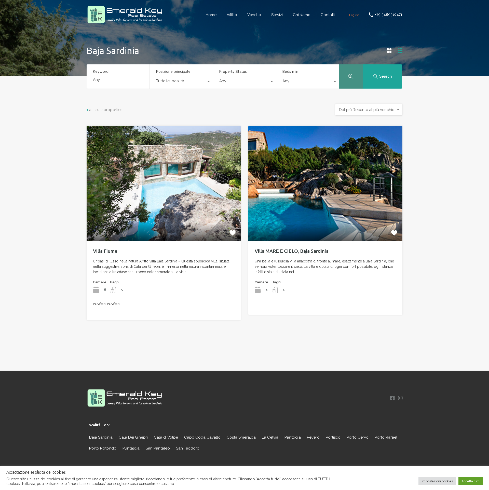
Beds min (290, 71)
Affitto (232, 14)
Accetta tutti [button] (470, 481)
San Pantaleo (158, 448)
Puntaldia (131, 448)
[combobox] (181, 82)
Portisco (333, 437)
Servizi (277, 14)
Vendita (254, 14)
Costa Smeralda (241, 437)
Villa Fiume (105, 251)
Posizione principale (173, 71)
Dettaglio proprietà (163, 218)
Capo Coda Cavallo (202, 437)
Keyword (100, 71)
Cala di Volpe (166, 437)
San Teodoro (187, 448)
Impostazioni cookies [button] (437, 481)
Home (211, 14)
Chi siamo (301, 14)
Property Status (233, 71)
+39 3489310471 (388, 14)
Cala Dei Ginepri (133, 437)
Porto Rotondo (102, 448)
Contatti (328, 14)
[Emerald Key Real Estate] (125, 22)
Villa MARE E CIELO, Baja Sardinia (292, 251)
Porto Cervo (358, 437)
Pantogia (292, 437)
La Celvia (270, 437)
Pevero (313, 437)
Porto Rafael (386, 437)
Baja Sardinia (101, 437)
